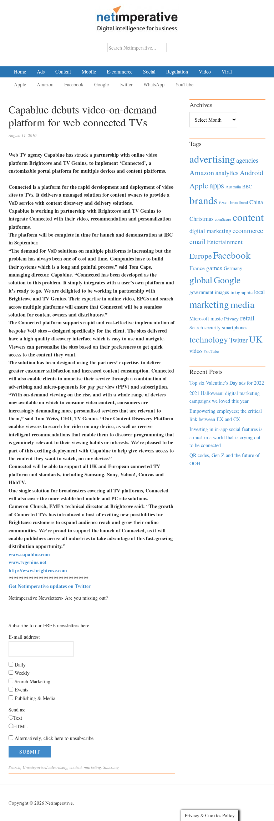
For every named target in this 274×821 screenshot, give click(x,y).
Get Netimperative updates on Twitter (50, 586)
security (212, 327)
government (201, 292)
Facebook (73, 84)
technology (208, 339)
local (259, 291)
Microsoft (199, 318)
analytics (226, 172)
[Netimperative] (137, 16)
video (195, 350)
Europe (200, 256)
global (200, 280)
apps (216, 185)
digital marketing (210, 231)
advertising (58, 767)
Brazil (224, 202)
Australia (233, 186)
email (197, 241)
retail (247, 318)
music (216, 318)
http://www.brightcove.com (38, 570)
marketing (92, 767)
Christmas (201, 218)
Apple (20, 84)
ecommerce (248, 230)
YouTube (184, 84)
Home (20, 71)
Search (14, 767)
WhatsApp (153, 84)
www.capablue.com (29, 554)
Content (63, 71)
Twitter (238, 340)
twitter (126, 84)
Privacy (231, 318)
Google (101, 84)
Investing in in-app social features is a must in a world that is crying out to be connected (225, 437)
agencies (247, 160)
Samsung (111, 767)
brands (203, 200)
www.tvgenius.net (27, 562)
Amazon (45, 84)
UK (256, 339)
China (256, 202)
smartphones (235, 327)
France (197, 268)
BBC (247, 186)
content (76, 767)
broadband (239, 202)
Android (251, 172)
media (242, 304)
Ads (41, 71)
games (214, 268)
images (222, 292)
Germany (233, 268)
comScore (223, 219)
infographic (241, 292)
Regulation (177, 71)
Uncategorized (34, 767)
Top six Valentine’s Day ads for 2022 (226, 382)
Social (149, 71)
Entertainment (225, 242)
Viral (227, 71)
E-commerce (119, 71)
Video (205, 71)
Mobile (89, 71)
